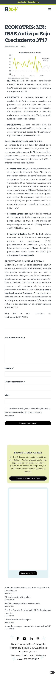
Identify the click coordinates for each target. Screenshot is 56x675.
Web (7, 395)
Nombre (9, 368)
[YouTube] (25, 638)
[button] (49, 9)
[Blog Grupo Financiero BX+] (11, 9)
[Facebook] (18, 638)
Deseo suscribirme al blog (28, 478)
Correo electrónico (15, 382)
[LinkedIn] (31, 638)
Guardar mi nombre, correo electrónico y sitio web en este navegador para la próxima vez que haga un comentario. (27, 412)
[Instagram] (38, 638)
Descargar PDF (28, 573)
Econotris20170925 (18, 317)
